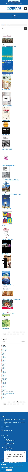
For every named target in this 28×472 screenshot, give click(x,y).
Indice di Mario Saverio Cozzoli (8, 393)
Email (8, 458)
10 (14, 333)
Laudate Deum (5, 328)
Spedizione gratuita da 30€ (14, 1)
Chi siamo (8, 439)
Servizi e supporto (7, 444)
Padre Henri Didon (6, 134)
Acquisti (5, 442)
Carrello (20, 3)
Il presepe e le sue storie (8, 314)
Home (11, 17)
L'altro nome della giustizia (9, 46)
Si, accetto (3, 470)
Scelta (3, 268)
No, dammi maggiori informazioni (7, 467)
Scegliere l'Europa (6, 208)
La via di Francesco (6, 285)
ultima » (13, 335)
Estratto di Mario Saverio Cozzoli (8, 392)
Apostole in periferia (7, 149)
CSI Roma (4, 225)
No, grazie (9, 470)
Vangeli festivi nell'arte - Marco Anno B (11, 299)
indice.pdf (4, 350)
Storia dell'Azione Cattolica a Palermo (11, 194)
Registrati (14, 3)
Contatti (7, 446)
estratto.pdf (4, 349)
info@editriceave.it (8, 430)
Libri (14, 17)
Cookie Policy (8, 450)
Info (4, 438)
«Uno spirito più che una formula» (10, 180)
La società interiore (7, 106)
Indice (3, 348)
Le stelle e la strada (7, 75)
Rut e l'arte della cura (7, 239)
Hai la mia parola (6, 89)
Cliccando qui (3, 466)
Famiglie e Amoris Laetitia (8, 60)
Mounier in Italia (6, 120)
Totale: (22, 341)
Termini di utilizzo (9, 448)
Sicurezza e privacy (7, 447)
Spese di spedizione (10, 443)
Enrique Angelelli (6, 254)
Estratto (4, 346)
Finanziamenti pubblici (10, 440)
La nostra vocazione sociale (9, 165)
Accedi (8, 3)
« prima (5, 331)
